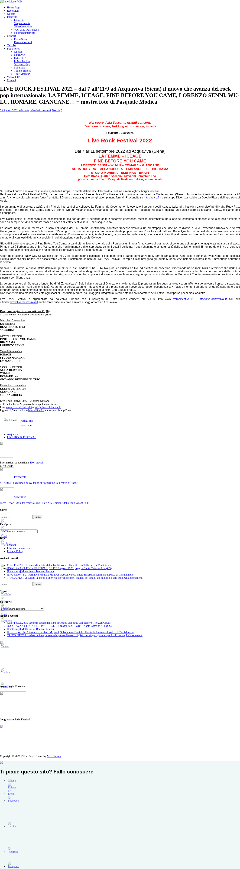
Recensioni (13, 10)
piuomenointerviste (24, 32)
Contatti (11, 80)
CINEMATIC (22, 54)
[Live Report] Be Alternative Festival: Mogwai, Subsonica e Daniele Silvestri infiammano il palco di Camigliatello (70, 574)
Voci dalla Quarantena (26, 29)
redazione (23, 110)
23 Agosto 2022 (9, 110)
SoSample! (20, 67)
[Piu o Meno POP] (11, 1)
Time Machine (22, 73)
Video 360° (13, 77)
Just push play (22, 64)
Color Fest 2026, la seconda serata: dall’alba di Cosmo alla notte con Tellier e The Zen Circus (59, 565)
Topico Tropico (22, 70)
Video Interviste (23, 26)
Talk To (11, 45)
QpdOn (18, 51)
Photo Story (20, 39)
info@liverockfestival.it (213, 299)
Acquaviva (13, 434)
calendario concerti (40, 110)
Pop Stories (13, 48)
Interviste (12, 16)
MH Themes (54, 756)
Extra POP (20, 58)
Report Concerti (23, 42)
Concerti (12, 35)
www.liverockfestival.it (178, 299)
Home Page (13, 7)
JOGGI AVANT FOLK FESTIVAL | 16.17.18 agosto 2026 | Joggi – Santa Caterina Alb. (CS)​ (59, 568)
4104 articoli (36, 462)
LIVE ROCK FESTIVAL (21, 437)
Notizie (11, 13)
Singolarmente (22, 23)
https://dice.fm (152, 197)
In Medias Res (22, 61)
